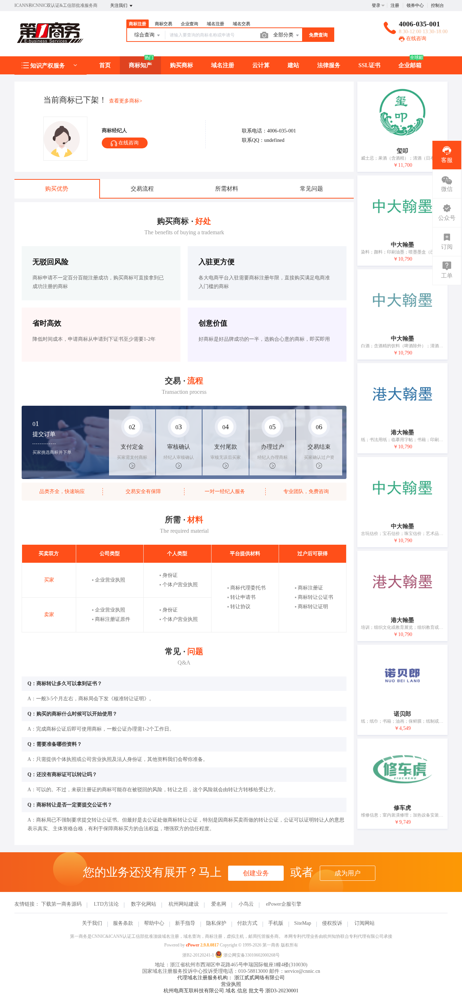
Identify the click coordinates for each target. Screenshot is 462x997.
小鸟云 (246, 904)
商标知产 (140, 65)
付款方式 (247, 923)
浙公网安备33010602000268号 (251, 955)
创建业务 (256, 873)
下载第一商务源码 (61, 904)
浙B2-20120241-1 (198, 955)
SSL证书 (369, 65)
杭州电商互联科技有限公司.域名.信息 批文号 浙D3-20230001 (231, 990)
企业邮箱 (410, 65)
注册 (395, 5)
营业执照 (231, 984)
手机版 (275, 923)
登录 (376, 5)
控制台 (437, 5)
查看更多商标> (125, 101)
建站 (293, 65)
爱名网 (218, 904)
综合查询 (145, 35)
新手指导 (185, 923)
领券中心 (415, 5)
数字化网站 (143, 904)
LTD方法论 (106, 904)
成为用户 (348, 873)
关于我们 (92, 923)
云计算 (261, 65)
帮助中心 (154, 923)
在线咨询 (415, 38)
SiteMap (302, 923)
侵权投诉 (332, 923)
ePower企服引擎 (283, 904)
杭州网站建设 (184, 904)
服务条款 (123, 923)
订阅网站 (364, 923)
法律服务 (328, 65)
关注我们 (119, 5)
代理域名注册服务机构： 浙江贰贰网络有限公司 (231, 977)
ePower (192, 945)
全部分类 (284, 35)
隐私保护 (216, 923)
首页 (105, 65)
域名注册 (222, 65)
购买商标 (181, 65)
